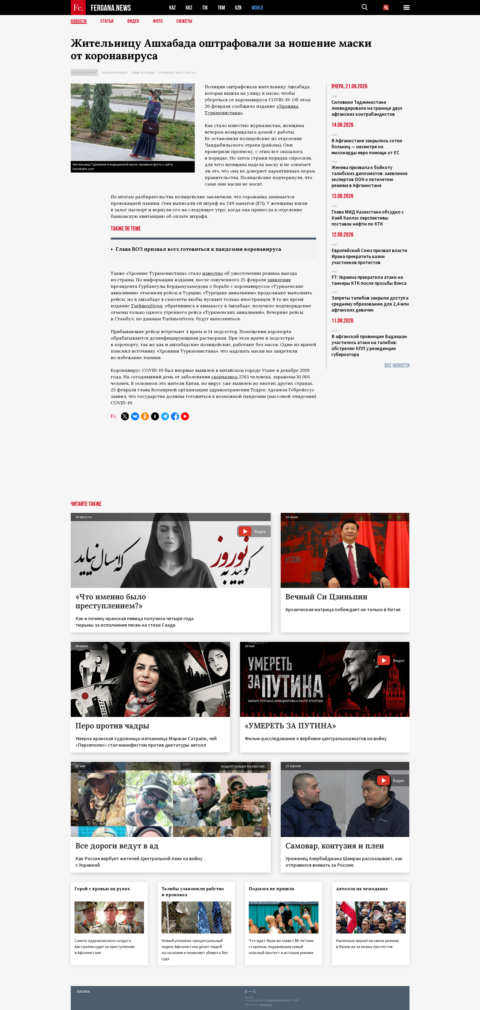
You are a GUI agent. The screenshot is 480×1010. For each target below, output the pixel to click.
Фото (158, 21)
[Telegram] (165, 416)
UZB (238, 8)
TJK (205, 8)
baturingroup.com (278, 1000)
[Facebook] (175, 416)
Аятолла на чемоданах (362, 888)
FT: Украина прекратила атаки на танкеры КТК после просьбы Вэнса (369, 280)
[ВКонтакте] (135, 416)
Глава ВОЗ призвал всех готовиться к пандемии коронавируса (198, 249)
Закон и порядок (115, 73)
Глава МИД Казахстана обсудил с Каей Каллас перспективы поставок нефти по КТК (368, 218)
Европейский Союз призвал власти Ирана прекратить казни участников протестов (369, 256)
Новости (79, 21)
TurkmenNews (146, 306)
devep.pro (266, 1004)
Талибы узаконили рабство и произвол (193, 891)
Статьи (107, 21)
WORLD (257, 8)
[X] (125, 416)
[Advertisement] (240, 464)
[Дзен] (155, 416)
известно (212, 273)
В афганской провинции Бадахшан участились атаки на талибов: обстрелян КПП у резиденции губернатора (369, 345)
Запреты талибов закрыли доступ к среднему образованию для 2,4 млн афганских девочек (370, 304)
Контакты (83, 991)
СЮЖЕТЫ (184, 21)
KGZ (189, 8)
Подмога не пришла (271, 888)
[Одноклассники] (145, 416)
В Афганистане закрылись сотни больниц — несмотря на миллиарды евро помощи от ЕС (367, 147)
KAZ (172, 8)
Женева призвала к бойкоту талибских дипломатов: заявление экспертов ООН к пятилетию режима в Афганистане (370, 176)
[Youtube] (185, 416)
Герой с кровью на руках (102, 888)
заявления (279, 280)
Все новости (397, 365)
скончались (224, 377)
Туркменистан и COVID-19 (176, 73)
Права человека (142, 73)
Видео (133, 21)
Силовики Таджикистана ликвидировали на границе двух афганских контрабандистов (367, 108)
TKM (221, 8)
